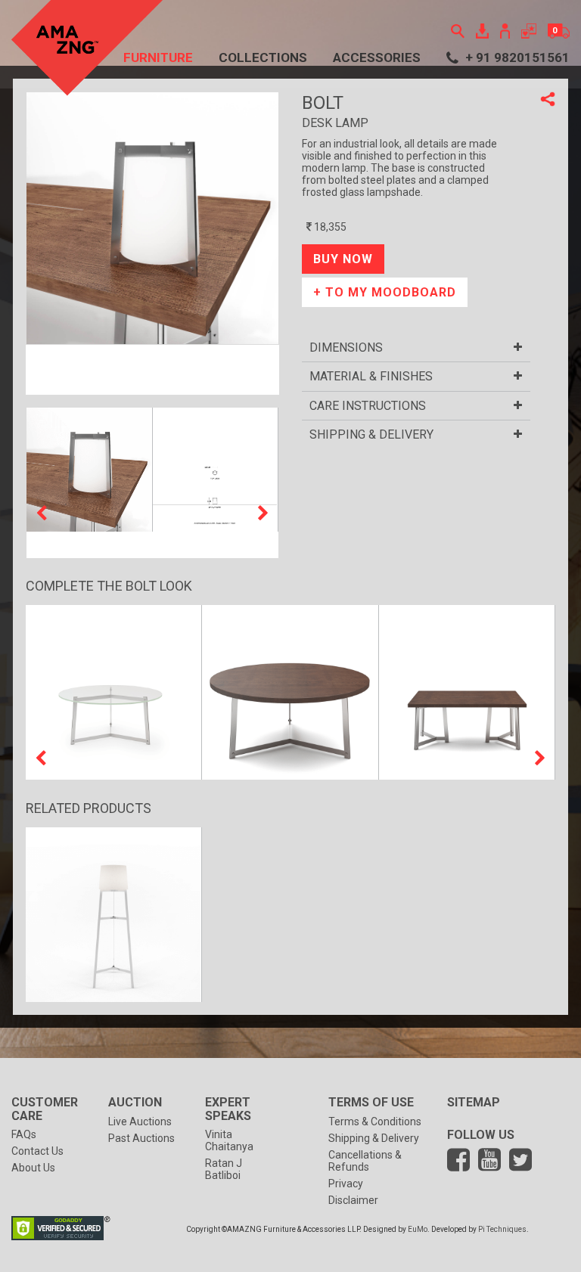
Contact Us (37, 1151)
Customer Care (44, 1109)
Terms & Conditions (374, 1121)
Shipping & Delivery (373, 1138)
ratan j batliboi (223, 1169)
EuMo (417, 1229)
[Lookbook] (482, 30)
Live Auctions (140, 1121)
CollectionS (263, 57)
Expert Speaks (228, 1109)
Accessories (377, 57)
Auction (135, 1102)
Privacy (345, 1183)
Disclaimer (353, 1200)
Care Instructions (367, 406)
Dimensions (346, 348)
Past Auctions (141, 1138)
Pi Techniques (502, 1229)
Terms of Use (371, 1102)
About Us (33, 1168)
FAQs (23, 1134)
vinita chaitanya (229, 1140)
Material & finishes (371, 376)
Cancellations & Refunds (365, 1161)
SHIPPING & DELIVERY (371, 435)
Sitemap (473, 1102)
